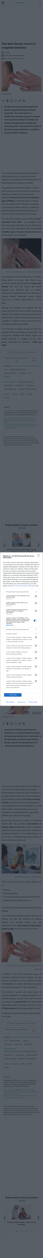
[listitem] (21, 592)
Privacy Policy (32, 702)
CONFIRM (12, 695)
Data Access (21, 702)
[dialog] (21, 629)
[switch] (35, 596)
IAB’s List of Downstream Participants (24, 586)
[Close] (39, 556)
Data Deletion (10, 702)
